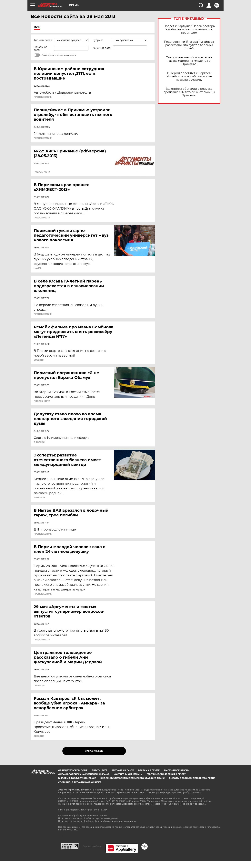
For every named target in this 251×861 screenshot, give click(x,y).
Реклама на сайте (123, 770)
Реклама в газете (149, 770)
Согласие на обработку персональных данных (82, 815)
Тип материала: (43, 40)
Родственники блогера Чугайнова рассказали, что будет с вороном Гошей (189, 45)
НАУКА (37, 268)
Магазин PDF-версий (176, 770)
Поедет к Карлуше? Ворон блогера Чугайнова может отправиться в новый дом (189, 29)
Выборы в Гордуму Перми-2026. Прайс (192, 778)
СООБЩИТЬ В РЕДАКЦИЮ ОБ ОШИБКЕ (79, 782)
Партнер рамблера (92, 846)
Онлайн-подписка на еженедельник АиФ (83, 774)
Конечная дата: (102, 47)
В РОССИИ (39, 442)
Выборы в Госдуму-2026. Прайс (77, 778)
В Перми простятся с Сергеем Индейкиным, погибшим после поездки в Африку (189, 76)
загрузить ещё (94, 751)
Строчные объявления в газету (166, 774)
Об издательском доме (72, 770)
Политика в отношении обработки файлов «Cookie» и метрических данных (97, 821)
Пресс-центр (99, 770)
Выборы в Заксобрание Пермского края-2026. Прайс (132, 778)
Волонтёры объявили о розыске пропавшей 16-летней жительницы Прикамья (189, 92)
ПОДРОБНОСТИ (42, 172)
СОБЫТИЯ (39, 360)
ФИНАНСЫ (39, 498)
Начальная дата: (40, 48)
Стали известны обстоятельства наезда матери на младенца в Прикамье (189, 61)
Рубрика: (98, 40)
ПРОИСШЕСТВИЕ (43, 97)
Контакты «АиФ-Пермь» (128, 774)
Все (37, 27)
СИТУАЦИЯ (39, 686)
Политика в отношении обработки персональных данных (88, 818)
